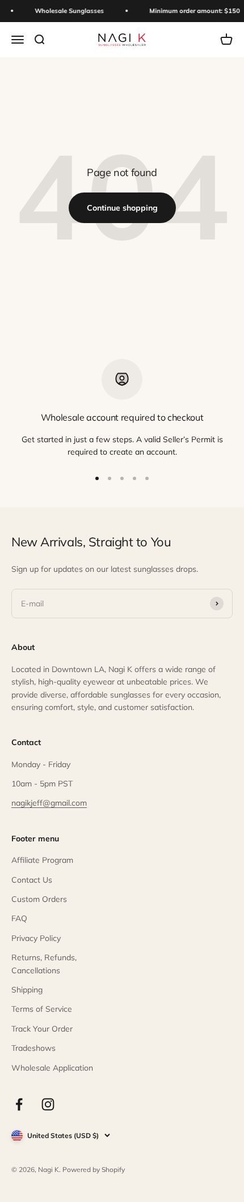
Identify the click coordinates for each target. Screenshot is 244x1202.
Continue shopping (122, 208)
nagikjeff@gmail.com (49, 803)
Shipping (27, 990)
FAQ (19, 918)
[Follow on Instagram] (48, 1104)
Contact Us (31, 880)
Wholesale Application (52, 1068)
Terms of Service (41, 1009)
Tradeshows (33, 1048)
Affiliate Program (42, 860)
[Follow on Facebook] (19, 1104)
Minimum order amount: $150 (193, 11)
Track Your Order (42, 1029)
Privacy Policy (36, 938)
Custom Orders (39, 899)
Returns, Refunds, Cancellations (44, 963)
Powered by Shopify (93, 1169)
